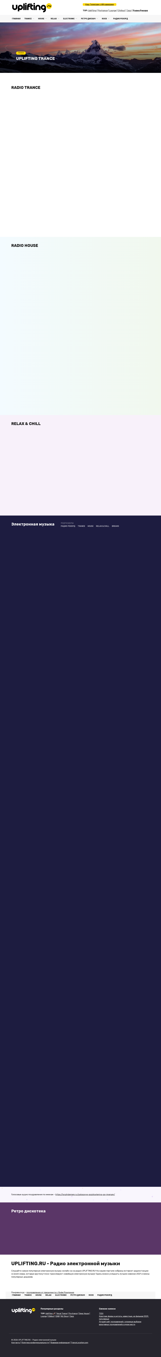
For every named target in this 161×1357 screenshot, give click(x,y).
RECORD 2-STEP (84, 1027)
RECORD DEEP (126, 367)
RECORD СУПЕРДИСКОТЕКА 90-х (37, 737)
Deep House (84, 1313)
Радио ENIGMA (25, 471)
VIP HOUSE (17, 329)
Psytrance (103, 10)
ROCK (104, 19)
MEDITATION (54, 507)
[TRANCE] (27, 114)
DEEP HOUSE (23, 293)
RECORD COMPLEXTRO (137, 889)
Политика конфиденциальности (35, 1343)
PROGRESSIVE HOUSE (102, 409)
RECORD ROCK (133, 661)
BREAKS (115, 526)
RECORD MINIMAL (34, 777)
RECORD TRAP (133, 1027)
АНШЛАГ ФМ (133, 623)
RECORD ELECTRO (135, 929)
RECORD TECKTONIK (35, 1027)
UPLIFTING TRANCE (94, 118)
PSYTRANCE (19, 118)
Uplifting (92, 10)
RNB (28, 1067)
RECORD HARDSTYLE (36, 679)
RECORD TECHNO (135, 679)
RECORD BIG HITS (135, 971)
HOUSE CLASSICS (93, 367)
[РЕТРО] (27, 1237)
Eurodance (125, 1242)
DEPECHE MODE (33, 1141)
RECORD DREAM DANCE (37, 990)
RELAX (54, 19)
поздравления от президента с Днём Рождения (50, 1292)
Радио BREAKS (84, 1160)
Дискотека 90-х (21, 1242)
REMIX (50, 406)
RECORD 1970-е (84, 889)
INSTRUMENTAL (20, 507)
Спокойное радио (93, 468)
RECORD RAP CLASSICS (37, 871)
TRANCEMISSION (57, 153)
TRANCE (28, 19)
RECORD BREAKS (135, 717)
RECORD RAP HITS (135, 852)
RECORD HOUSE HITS (30, 370)
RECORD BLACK (84, 642)
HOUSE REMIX (126, 290)
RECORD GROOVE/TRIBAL (34, 909)
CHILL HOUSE (54, 329)
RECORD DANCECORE (137, 698)
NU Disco (64, 1316)
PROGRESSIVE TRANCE (131, 224)
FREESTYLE (31, 1086)
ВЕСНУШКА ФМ (33, 698)
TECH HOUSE (18, 406)
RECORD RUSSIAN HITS (87, 908)
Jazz (129, 10)
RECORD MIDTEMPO (35, 950)
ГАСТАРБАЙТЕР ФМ (136, 1046)
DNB (57, 1316)
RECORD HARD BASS (86, 679)
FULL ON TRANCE (93, 224)
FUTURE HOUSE (91, 290)
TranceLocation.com (79, 1343)
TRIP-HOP (131, 1141)
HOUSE (41, 19)
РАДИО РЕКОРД (120, 19)
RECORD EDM (133, 796)
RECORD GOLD (133, 908)
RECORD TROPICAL (85, 796)
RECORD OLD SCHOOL (36, 717)
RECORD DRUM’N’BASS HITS (36, 834)
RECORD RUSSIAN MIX (36, 605)
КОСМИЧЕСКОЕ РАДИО (103, 509)
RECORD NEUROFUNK (137, 1009)
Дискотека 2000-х (58, 1242)
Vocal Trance (62, 1313)
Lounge (112, 10)
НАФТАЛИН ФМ (84, 623)
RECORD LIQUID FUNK (137, 815)
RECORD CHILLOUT (85, 777)
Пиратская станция (136, 759)
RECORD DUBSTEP (85, 717)
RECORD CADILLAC (85, 871)
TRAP (129, 1160)
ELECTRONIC (69, 19)
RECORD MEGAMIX (34, 815)
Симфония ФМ (33, 661)
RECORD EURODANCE (137, 833)
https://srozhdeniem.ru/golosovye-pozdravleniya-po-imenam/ (85, 1194)
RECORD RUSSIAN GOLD (88, 833)
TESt (13, 549)
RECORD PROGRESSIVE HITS (137, 951)
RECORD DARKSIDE (85, 990)
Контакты (15, 1343)
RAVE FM (30, 642)
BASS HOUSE (95, 331)
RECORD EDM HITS (85, 1009)
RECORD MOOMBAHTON (87, 735)
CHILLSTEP (82, 1067)
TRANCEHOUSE (20, 153)
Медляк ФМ (82, 661)
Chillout (121, 10)
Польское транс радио (132, 190)
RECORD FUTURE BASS (87, 698)
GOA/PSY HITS (92, 153)
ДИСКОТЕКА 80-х (94, 1242)
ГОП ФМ (131, 642)
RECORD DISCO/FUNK (87, 852)
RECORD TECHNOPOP (36, 852)
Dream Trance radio (95, 190)
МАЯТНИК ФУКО (84, 929)
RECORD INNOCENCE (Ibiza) (36, 930)
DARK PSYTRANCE (58, 224)
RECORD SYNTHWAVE (36, 971)
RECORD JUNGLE (84, 815)
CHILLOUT (124, 468)
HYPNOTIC (31, 759)
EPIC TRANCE (19, 224)
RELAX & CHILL (102, 526)
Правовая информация (60, 1343)
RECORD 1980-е (134, 871)
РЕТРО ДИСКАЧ (88, 19)
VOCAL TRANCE (56, 118)
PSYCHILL (125, 118)
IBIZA (28, 1179)
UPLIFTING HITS (21, 190)
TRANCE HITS (55, 190)
